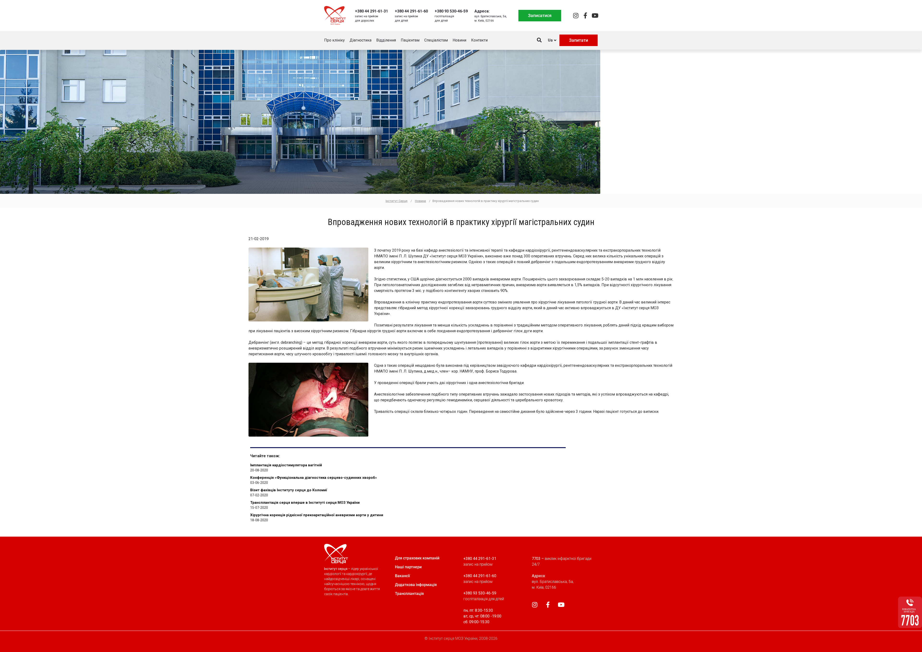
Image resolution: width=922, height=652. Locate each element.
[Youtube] (595, 15)
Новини (459, 40)
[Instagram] (576, 15)
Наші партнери (408, 567)
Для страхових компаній (417, 558)
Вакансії (402, 576)
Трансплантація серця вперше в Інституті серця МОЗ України (305, 502)
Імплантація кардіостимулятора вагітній (286, 465)
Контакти (479, 40)
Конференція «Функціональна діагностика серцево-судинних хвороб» (313, 477)
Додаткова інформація (416, 584)
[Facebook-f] (585, 15)
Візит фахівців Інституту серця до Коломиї (288, 490)
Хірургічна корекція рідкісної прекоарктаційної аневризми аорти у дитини (316, 515)
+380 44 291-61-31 (371, 11)
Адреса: (482, 11)
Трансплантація (409, 593)
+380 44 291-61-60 (411, 11)
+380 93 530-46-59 (451, 11)
